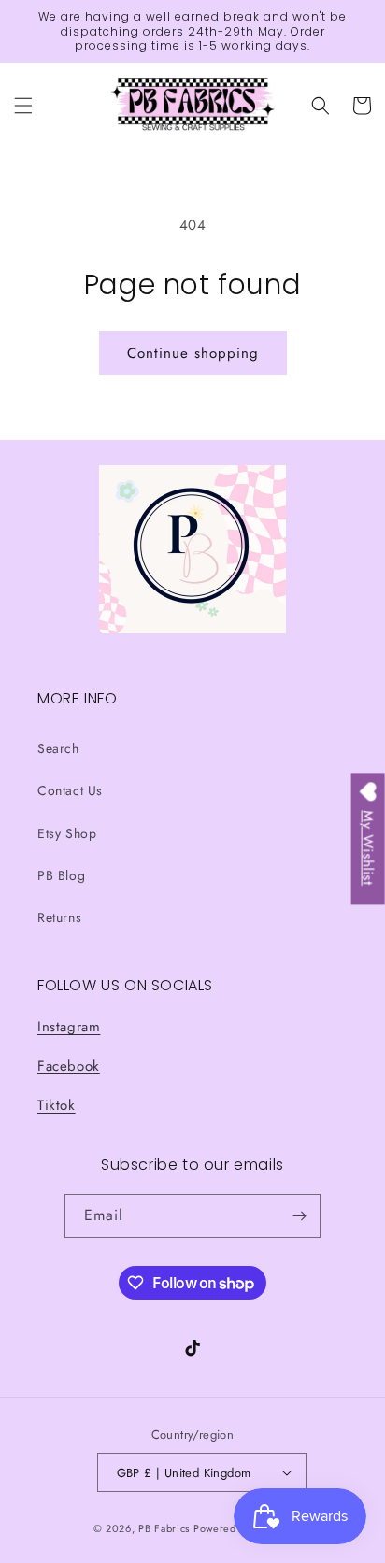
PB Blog (61, 875)
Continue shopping (193, 353)
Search (58, 748)
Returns (59, 917)
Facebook (68, 1066)
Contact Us (70, 790)
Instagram (68, 1026)
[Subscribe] (299, 1216)
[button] (23, 105)
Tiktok (56, 1105)
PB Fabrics (164, 1528)
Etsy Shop (66, 833)
